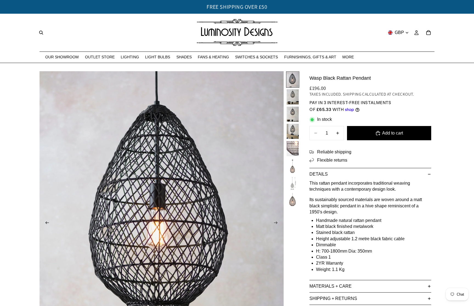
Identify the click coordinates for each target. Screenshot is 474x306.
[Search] (41, 33)
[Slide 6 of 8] (293, 165)
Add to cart (392, 133)
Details (318, 174)
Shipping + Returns (333, 298)
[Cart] (428, 33)
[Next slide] (278, 224)
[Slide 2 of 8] (293, 96)
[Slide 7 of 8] (293, 183)
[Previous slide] (46, 224)
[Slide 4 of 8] (293, 131)
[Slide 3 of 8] (293, 114)
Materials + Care (330, 286)
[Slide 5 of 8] (293, 148)
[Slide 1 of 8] (293, 79)
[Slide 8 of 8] (293, 200)
